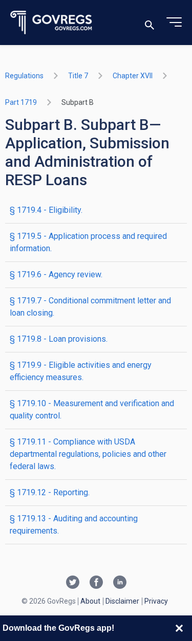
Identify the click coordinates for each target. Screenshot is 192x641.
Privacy (156, 601)
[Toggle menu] (174, 22)
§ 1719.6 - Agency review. (56, 274)
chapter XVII (133, 76)
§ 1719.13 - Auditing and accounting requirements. (74, 525)
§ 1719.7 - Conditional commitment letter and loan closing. (90, 307)
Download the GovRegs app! (58, 628)
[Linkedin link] (119, 583)
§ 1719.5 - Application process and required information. (88, 242)
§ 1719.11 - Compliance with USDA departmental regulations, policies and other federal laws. (88, 454)
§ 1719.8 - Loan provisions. (59, 339)
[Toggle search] (149, 23)
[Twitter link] (72, 583)
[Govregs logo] (51, 23)
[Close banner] (179, 628)
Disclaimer (122, 601)
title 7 (78, 76)
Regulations (24, 76)
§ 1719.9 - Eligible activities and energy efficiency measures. (81, 371)
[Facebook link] (96, 583)
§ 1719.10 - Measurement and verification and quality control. (92, 410)
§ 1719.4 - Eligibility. (46, 210)
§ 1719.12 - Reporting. (50, 492)
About (90, 601)
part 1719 (21, 102)
